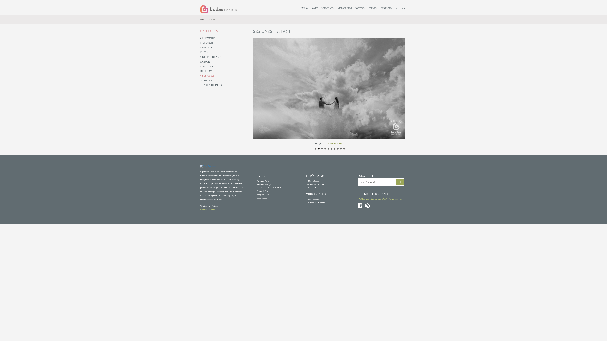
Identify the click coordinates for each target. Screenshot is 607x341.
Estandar (212, 209)
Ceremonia (208, 38)
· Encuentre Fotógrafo (264, 181)
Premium (203, 209)
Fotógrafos (327, 8)
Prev (257, 91)
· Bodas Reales (261, 198)
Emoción (206, 47)
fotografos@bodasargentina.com (390, 199)
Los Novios (208, 66)
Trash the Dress (211, 85)
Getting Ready (210, 57)
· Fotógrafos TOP (262, 195)
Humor (205, 61)
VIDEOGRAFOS (345, 8)
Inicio (304, 8)
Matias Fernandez (335, 143)
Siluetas (206, 80)
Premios (373, 8)
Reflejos (206, 71)
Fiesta (204, 52)
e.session (206, 43)
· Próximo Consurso (314, 188)
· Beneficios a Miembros (316, 184)
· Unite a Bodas (313, 181)
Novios (314, 8)
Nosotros (360, 8)
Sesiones (208, 75)
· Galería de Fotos (262, 191)
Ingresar (400, 8)
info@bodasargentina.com (367, 199)
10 (344, 149)
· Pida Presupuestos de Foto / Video (269, 188)
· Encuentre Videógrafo (264, 184)
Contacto (386, 8)
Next (402, 91)
